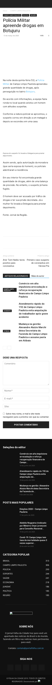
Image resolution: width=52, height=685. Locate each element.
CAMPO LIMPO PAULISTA (20, 10)
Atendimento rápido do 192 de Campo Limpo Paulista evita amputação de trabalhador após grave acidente (33, 310)
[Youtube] (41, 667)
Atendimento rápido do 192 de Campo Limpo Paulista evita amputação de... (34, 474)
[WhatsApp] (35, 42)
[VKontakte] (34, 667)
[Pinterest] (28, 42)
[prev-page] (4, 348)
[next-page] (9, 348)
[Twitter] (21, 42)
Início (5, 10)
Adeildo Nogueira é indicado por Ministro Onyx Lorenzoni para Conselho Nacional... (33, 526)
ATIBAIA (7, 331)
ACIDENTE (7, 311)
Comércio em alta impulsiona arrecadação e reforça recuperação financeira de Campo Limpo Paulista (34, 290)
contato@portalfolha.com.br (30, 648)
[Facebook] (15, 42)
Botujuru (30, 91)
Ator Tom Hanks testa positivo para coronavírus (14, 263)
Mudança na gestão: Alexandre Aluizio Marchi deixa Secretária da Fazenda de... (34, 489)
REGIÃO (33, 15)
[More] (42, 42)
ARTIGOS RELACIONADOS (16, 276)
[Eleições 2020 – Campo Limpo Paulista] (10, 513)
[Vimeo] (26, 667)
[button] (5, 4)
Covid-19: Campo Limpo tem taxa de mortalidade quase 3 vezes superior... (33, 540)
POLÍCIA (25, 15)
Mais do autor (37, 276)
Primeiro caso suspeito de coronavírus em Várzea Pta (38, 263)
